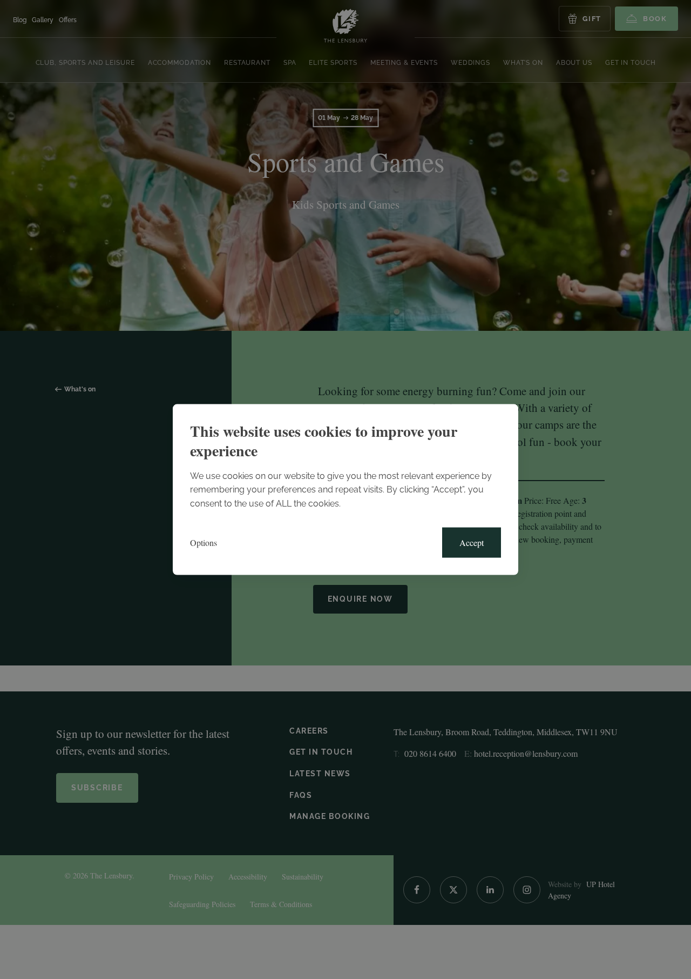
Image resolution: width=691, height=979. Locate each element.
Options (203, 542)
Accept (471, 542)
